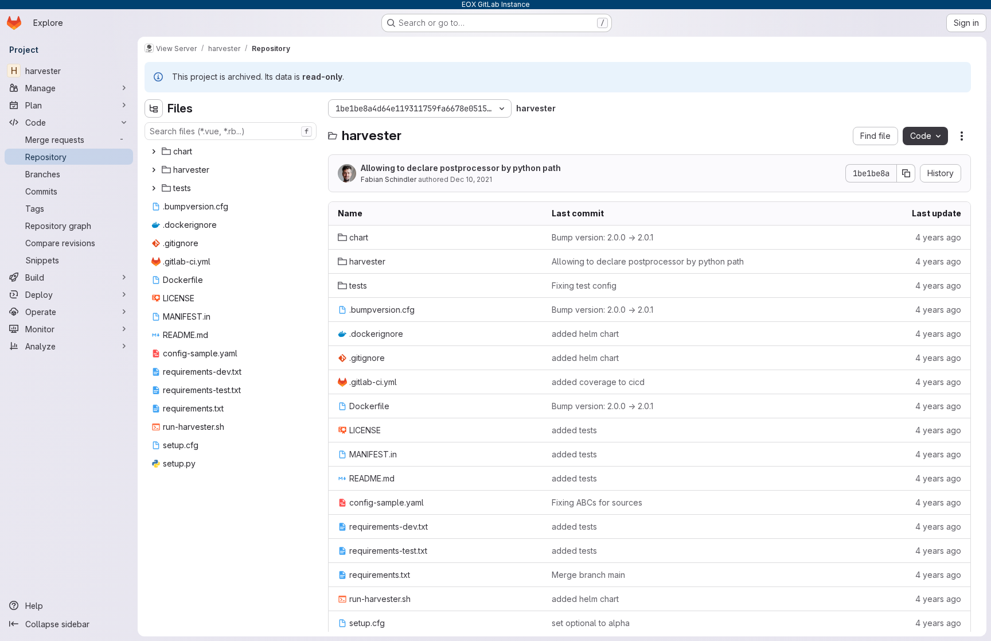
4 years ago (938, 237)
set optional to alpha (591, 623)
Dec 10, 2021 (471, 179)
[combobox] (231, 131)
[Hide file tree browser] (154, 108)
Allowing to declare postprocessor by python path (461, 168)
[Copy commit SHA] (906, 173)
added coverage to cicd (598, 382)
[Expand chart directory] (154, 151)
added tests (574, 430)
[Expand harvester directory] (154, 170)
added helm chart (585, 334)
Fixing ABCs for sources (597, 502)
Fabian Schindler (388, 179)
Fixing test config (584, 285)
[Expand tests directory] (154, 188)
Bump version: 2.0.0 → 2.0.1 (602, 237)
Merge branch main (588, 575)
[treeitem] (232, 151)
